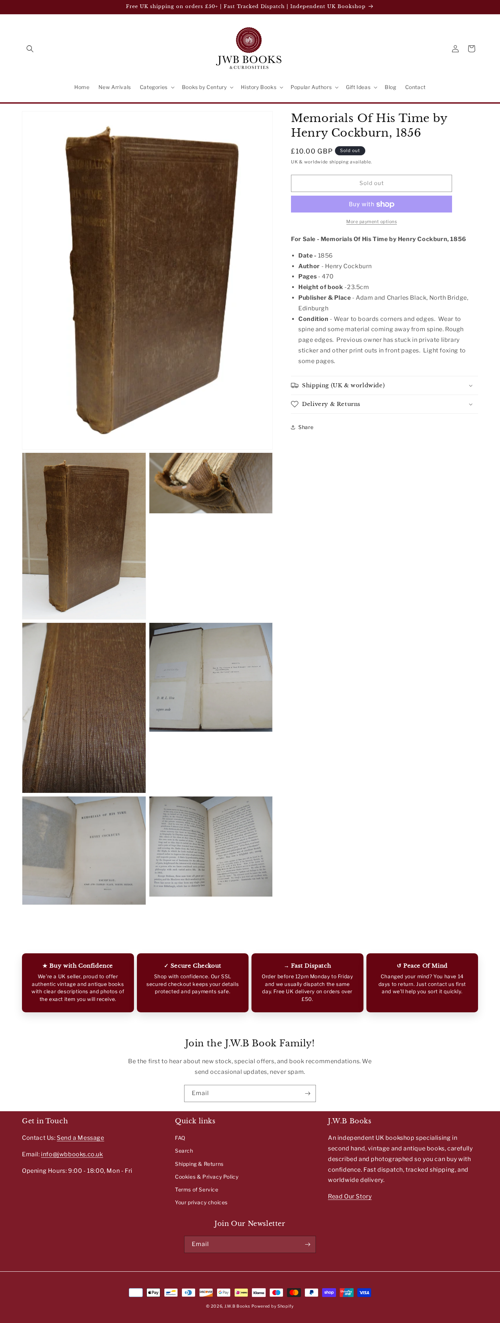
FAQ (180, 1138)
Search (184, 1151)
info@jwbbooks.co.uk (72, 1154)
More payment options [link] (371, 222)
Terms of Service (197, 1189)
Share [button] (305, 427)
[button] (30, 49)
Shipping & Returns (199, 1163)
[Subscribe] (307, 1093)
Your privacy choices (201, 1202)
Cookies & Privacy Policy (206, 1177)
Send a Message (80, 1137)
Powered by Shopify (272, 1306)
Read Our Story (350, 1196)
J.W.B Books (237, 1306)
